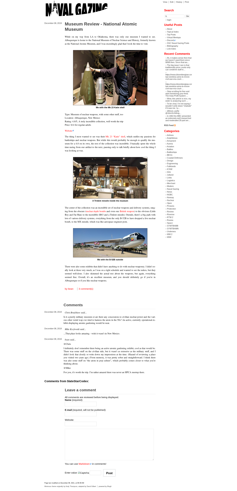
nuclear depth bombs (96, 211)
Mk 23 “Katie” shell (115, 136)
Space (170, 223)
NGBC (170, 195)
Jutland (170, 175)
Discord (170, 40)
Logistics (171, 180)
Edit (171, 2)
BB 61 (169, 155)
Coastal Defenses (175, 158)
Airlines (170, 135)
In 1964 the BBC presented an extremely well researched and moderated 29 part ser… (178, 118)
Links (169, 178)
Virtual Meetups (174, 37)
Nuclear (170, 200)
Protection (171, 209)
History (179, 2)
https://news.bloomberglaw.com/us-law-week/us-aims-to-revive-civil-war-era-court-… (180, 77)
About (169, 29)
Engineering (172, 163)
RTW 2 (170, 217)
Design (170, 161)
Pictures (170, 206)
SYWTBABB (172, 226)
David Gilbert (91, 486)
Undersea (171, 231)
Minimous (47, 486)
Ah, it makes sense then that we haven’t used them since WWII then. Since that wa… (178, 60)
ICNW (169, 169)
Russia (170, 220)
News (169, 192)
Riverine (170, 214)
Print (187, 2)
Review (170, 212)
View (165, 2)
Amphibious (172, 138)
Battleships (172, 152)
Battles (170, 149)
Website (68, 130)
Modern (170, 186)
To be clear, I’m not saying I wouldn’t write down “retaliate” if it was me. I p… (178, 106)
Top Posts (171, 35)
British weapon (127, 211)
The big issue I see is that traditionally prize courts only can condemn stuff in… (177, 67)
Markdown (84, 464)
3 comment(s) (86, 289)
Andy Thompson (71, 486)
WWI (169, 237)
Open (169, 203)
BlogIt (109, 486)
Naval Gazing (173, 189)
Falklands (171, 166)
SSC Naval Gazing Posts (178, 43)
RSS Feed (169, 125)
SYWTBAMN (173, 229)
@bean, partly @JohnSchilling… (173, 112)
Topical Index (173, 32)
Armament (171, 141)
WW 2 (169, 234)
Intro (169, 172)
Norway (170, 197)
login (169, 20)
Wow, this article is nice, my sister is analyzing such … (178, 100)
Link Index (171, 49)
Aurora (170, 144)
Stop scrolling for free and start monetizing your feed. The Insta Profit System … (177, 93)
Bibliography (172, 46)
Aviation (170, 146)
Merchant (171, 183)
